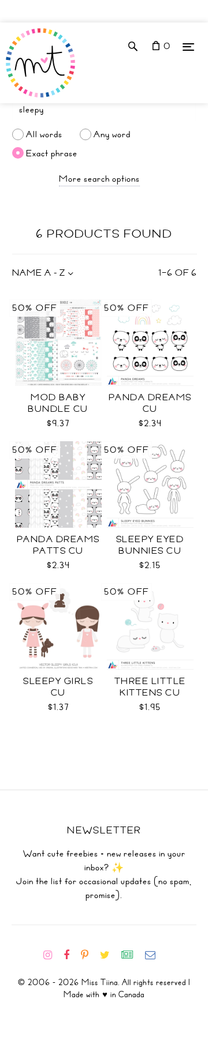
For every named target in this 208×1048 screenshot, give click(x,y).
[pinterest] (89, 955)
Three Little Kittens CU (150, 687)
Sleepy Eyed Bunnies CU (150, 545)
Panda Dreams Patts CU (58, 545)
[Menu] (188, 46)
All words (44, 134)
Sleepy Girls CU (58, 687)
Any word (112, 134)
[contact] (155, 955)
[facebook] (71, 955)
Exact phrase (51, 153)
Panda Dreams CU (150, 403)
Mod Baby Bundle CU (58, 403)
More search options (99, 179)
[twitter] (109, 955)
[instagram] (52, 955)
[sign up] (132, 955)
